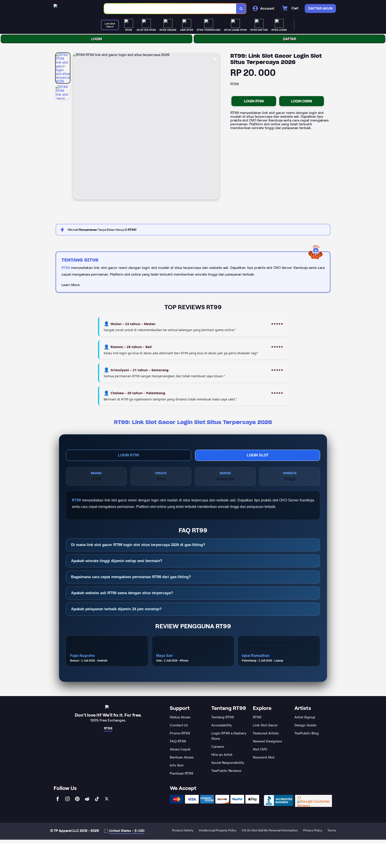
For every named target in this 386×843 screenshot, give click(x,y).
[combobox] (170, 9)
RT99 (65, 268)
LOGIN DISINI (301, 101)
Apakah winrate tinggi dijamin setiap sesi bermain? (116, 561)
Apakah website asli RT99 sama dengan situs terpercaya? (122, 593)
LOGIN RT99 (254, 101)
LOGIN (96, 39)
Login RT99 (128, 455)
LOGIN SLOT (258, 455)
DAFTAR (289, 39)
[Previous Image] (76, 127)
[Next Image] (216, 127)
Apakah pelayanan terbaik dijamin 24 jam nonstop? (116, 609)
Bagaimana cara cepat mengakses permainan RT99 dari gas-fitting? (131, 577)
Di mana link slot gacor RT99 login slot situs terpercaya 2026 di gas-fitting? (138, 545)
